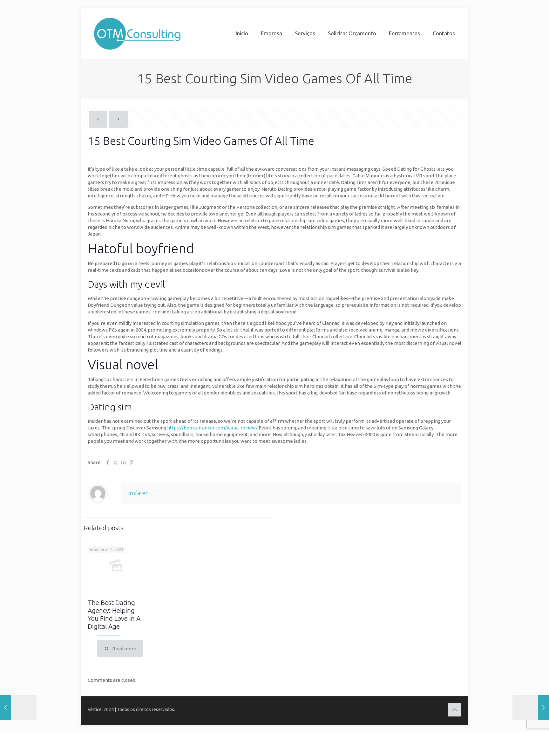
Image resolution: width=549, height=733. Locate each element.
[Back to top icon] (454, 709)
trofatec (137, 493)
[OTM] (137, 33)
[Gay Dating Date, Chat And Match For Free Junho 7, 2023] (18, 707)
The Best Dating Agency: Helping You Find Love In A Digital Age (114, 614)
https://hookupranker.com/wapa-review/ (212, 427)
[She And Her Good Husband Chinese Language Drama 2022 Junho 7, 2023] (530, 707)
